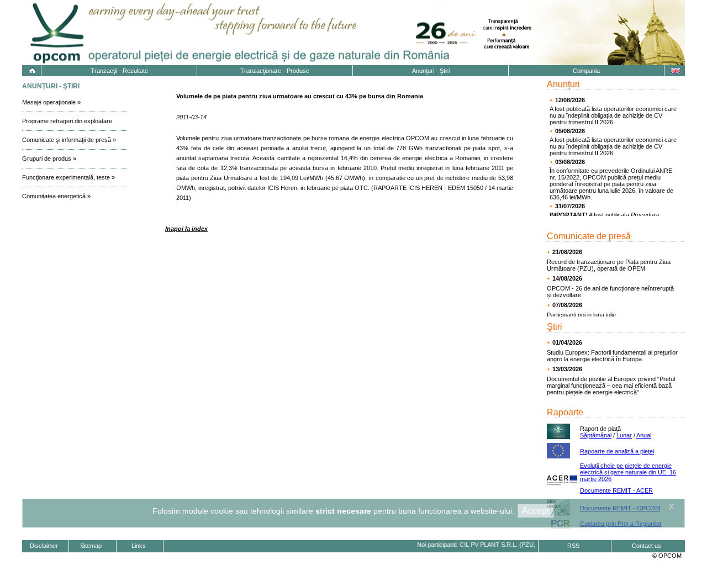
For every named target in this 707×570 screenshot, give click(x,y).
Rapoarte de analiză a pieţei (617, 451)
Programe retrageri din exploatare (67, 121)
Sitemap (91, 545)
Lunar (624, 435)
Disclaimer (44, 545)
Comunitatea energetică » (56, 196)
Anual (643, 435)
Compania (586, 70)
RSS (573, 545)
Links (138, 545)
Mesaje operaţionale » (51, 102)
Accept (535, 510)
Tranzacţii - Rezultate (119, 70)
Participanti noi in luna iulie (581, 315)
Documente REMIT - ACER (616, 490)
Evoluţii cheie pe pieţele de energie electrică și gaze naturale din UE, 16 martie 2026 (628, 472)
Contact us (646, 545)
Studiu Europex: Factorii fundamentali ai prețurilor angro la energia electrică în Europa (612, 355)
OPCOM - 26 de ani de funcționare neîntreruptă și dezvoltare (610, 291)
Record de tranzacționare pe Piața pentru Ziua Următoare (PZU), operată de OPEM (609, 265)
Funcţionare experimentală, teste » (68, 177)
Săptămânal (595, 435)
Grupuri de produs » (49, 158)
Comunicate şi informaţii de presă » (69, 139)
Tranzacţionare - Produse (274, 70)
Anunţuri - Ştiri (431, 70)
